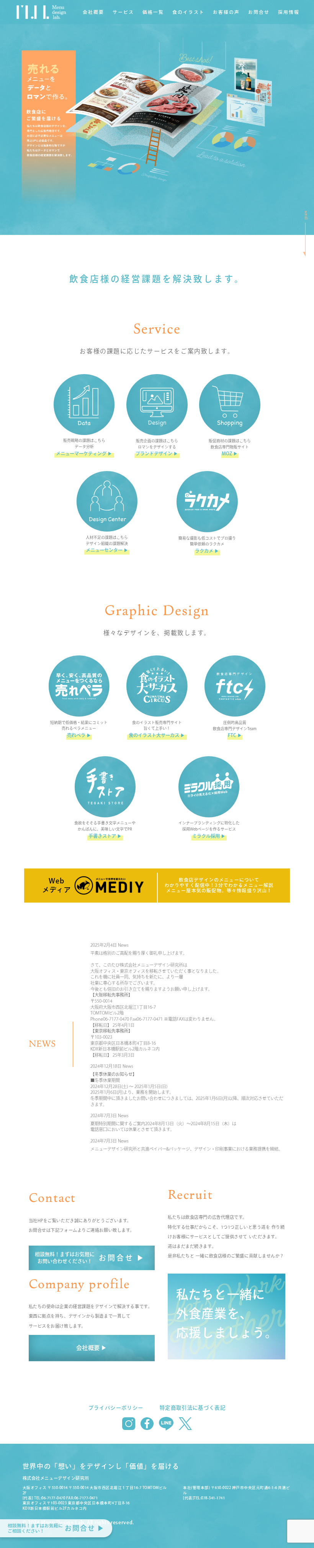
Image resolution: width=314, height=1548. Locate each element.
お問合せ (259, 12)
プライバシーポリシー (115, 1407)
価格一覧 (153, 12)
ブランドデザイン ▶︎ (157, 453)
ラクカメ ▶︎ (207, 550)
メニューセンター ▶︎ (107, 550)
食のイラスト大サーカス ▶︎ (157, 735)
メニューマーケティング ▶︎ (84, 453)
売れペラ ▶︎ (79, 735)
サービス (123, 12)
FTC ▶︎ (235, 735)
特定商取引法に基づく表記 (193, 1407)
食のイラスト (188, 12)
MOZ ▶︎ (230, 453)
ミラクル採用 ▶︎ (209, 836)
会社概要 (93, 12)
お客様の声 (226, 12)
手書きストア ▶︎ (105, 836)
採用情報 (288, 12)
